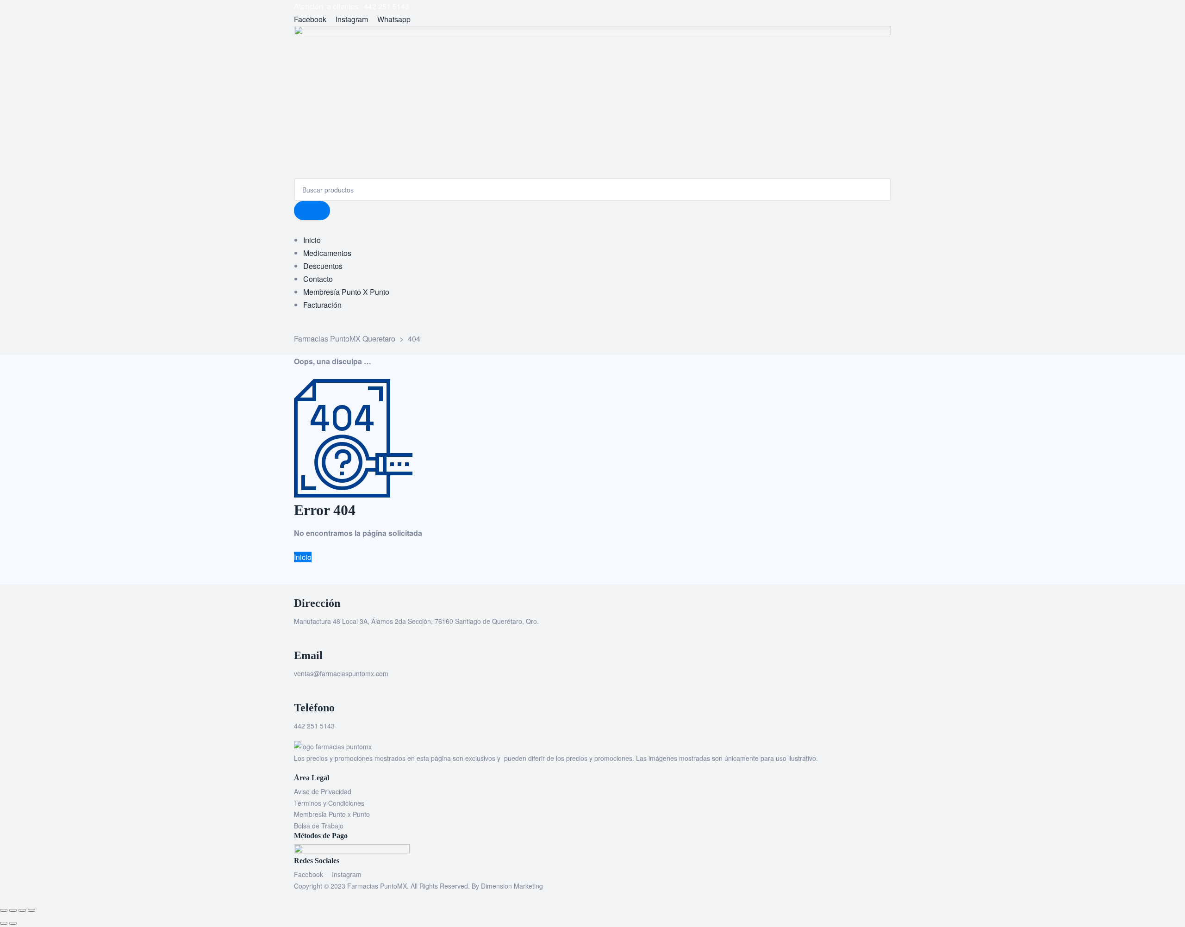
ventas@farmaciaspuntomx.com (341, 673)
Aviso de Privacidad (322, 791)
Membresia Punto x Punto (332, 814)
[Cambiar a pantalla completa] (13, 910)
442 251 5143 (314, 725)
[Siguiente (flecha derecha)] (13, 923)
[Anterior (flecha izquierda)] (3, 923)
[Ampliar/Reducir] (3, 910)
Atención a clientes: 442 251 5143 (351, 6)
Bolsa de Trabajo (318, 825)
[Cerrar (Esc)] (31, 910)
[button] (303, 557)
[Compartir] (22, 910)
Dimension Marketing (512, 885)
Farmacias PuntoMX (377, 885)
